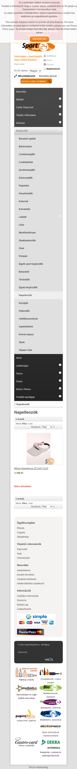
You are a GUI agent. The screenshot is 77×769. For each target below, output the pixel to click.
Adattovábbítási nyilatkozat (30, 583)
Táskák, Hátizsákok (26, 115)
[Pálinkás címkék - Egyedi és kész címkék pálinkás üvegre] (26, 672)
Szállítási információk (27, 596)
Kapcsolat (19, 64)
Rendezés (36, 427)
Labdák (23, 217)
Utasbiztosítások (50, 736)
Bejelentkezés (53, 69)
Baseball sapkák (27, 138)
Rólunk (20, 528)
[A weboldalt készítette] (49, 659)
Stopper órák (25, 350)
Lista (30, 423)
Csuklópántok (26, 162)
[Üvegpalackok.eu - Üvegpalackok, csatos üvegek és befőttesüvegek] (50, 672)
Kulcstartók (24, 209)
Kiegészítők (22, 131)
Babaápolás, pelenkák (51, 708)
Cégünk (21, 532)
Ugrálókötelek (26, 326)
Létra (21, 225)
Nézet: (19, 423)
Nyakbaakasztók (27, 240)
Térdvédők (24, 279)
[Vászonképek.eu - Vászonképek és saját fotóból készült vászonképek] (26, 688)
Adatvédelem (23, 570)
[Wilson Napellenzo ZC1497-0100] (38, 449)
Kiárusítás (21, 91)
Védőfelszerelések (28, 318)
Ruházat (20, 123)
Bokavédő (24, 272)
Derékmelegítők (27, 170)
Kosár (49, 60)
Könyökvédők (26, 193)
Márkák (20, 99)
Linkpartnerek (24, 609)
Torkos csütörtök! (26, 745)
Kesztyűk (23, 303)
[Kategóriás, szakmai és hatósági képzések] (50, 744)
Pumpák (23, 256)
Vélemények (23, 558)
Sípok (22, 342)
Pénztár (50, 64)
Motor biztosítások (50, 732)
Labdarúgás (22, 365)
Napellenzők (25, 295)
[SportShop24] (38, 46)
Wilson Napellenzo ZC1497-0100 (31, 468)
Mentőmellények (27, 232)
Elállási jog (22, 604)
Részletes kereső (48, 76)
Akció (19, 358)
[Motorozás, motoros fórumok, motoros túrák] (50, 726)
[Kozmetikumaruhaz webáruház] (50, 702)
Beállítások (51, 56)
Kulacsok (23, 201)
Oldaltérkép (23, 537)
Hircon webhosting (38, 767)
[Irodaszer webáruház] (26, 714)
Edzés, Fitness (23, 389)
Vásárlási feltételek (26, 579)
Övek (21, 248)
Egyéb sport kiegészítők (31, 264)
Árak (19, 553)
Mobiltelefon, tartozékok (50, 720)
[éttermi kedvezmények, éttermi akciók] (26, 740)
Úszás (19, 381)
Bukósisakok (25, 146)
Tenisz (19, 373)
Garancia (21, 600)
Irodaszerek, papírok (26, 720)
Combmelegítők (27, 154)
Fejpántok (24, 185)
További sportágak (25, 397)
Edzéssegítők (26, 178)
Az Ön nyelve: (21, 70)
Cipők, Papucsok (24, 107)
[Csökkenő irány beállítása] (54, 427)
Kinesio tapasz (26, 334)
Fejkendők (24, 311)
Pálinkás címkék (26, 680)
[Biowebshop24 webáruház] (50, 688)
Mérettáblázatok (26, 76)
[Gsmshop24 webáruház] (50, 714)
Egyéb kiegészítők (28, 287)
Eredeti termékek (25, 574)
